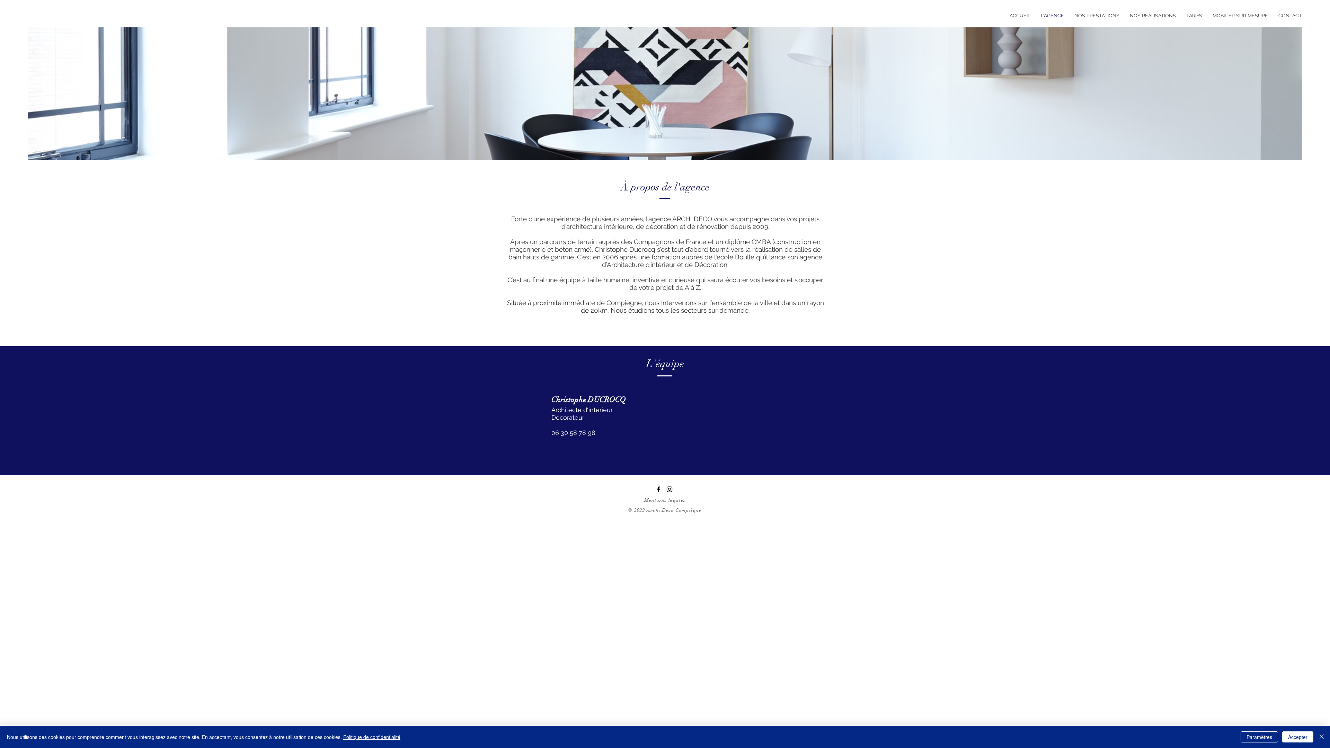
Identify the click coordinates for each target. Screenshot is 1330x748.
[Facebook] (658, 489)
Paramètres (1259, 736)
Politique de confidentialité (371, 736)
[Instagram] (669, 489)
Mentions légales (664, 500)
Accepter (1297, 736)
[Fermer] (1322, 736)
